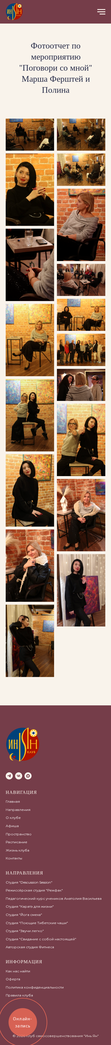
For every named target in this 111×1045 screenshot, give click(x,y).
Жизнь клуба (17, 850)
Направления (18, 810)
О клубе (13, 817)
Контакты (14, 858)
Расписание (16, 842)
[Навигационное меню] (101, 12)
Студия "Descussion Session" (29, 882)
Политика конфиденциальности (35, 987)
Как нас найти (18, 971)
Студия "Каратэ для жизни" (30, 906)
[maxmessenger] (28, 775)
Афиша (12, 826)
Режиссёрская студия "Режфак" (34, 890)
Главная (13, 801)
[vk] (18, 775)
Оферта (13, 979)
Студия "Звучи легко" (25, 931)
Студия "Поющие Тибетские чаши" (37, 923)
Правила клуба (19, 995)
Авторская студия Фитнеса (30, 947)
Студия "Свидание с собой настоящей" (41, 939)
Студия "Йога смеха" (24, 914)
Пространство (19, 834)
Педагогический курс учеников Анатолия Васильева (54, 898)
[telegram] (9, 775)
